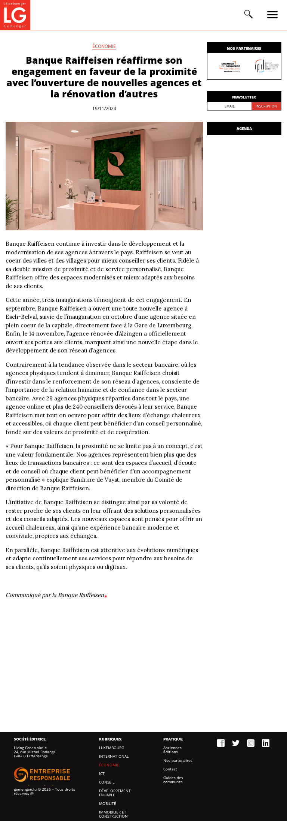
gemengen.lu (25, 789)
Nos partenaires (177, 760)
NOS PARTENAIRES (244, 48)
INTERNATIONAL (114, 756)
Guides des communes (173, 780)
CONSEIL (106, 782)
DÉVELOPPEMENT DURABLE (115, 793)
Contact (170, 769)
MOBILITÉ (107, 804)
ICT (102, 774)
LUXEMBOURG (111, 748)
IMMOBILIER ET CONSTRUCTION (113, 814)
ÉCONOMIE (104, 46)
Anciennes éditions (172, 750)
